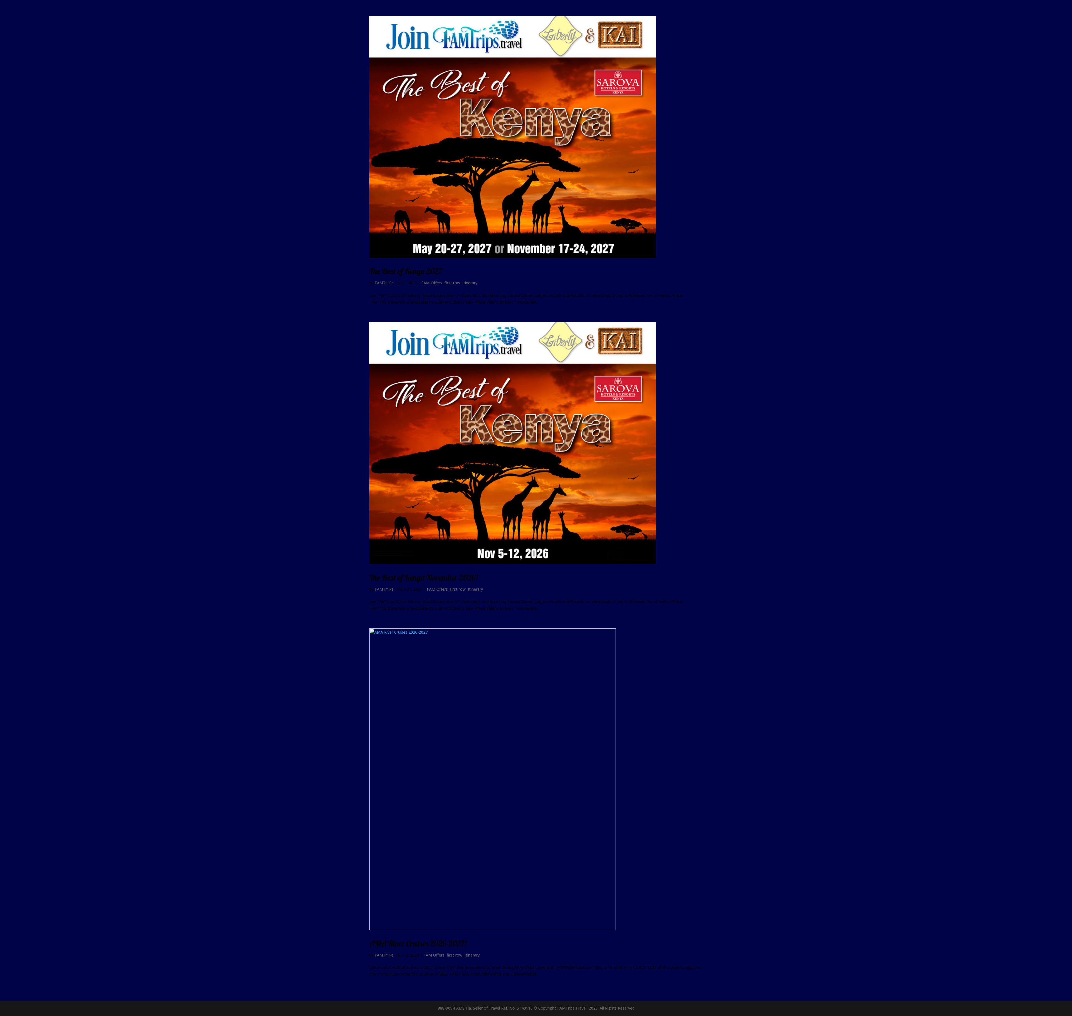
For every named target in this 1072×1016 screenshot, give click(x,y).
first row (452, 282)
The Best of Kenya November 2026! (423, 578)
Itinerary (469, 282)
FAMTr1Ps (384, 282)
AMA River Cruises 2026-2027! (417, 943)
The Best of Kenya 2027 (405, 271)
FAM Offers (431, 282)
